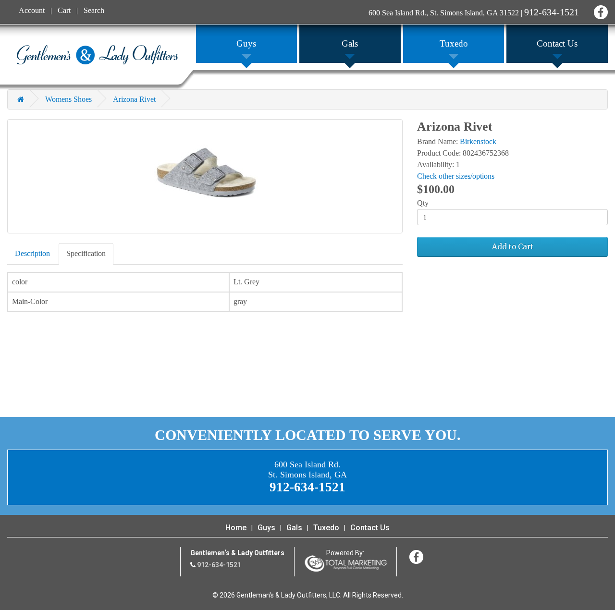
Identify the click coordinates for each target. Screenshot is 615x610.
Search (94, 10)
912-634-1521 (551, 12)
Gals (294, 527)
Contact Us (370, 527)
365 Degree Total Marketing (345, 563)
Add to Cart (512, 246)
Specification (86, 253)
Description (32, 253)
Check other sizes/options (455, 176)
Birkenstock (478, 141)
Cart (64, 10)
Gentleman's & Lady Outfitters (97, 55)
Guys (266, 527)
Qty (423, 203)
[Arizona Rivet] (205, 176)
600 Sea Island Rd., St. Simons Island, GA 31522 (444, 13)
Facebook (599, 10)
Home (235, 527)
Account (32, 10)
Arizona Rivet (134, 99)
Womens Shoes (68, 99)
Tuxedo (326, 527)
